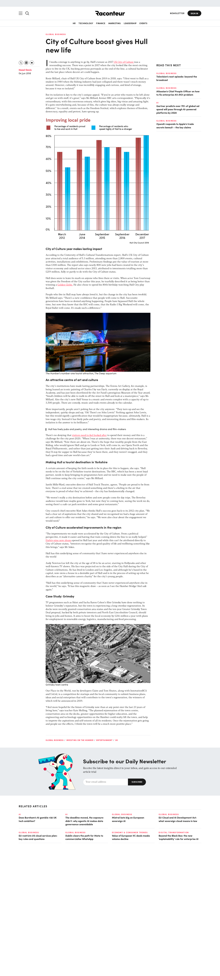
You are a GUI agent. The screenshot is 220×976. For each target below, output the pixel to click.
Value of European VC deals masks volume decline (131, 837)
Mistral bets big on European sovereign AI (128, 819)
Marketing (114, 23)
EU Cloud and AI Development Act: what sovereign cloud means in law (178, 819)
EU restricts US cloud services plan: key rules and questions (38, 837)
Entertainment (104, 740)
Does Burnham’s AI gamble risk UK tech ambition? (38, 819)
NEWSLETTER (177, 13)
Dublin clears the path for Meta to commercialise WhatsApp (84, 837)
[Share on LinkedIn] (26, 63)
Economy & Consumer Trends (130, 832)
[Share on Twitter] (21, 63)
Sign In (194, 13)
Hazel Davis (25, 69)
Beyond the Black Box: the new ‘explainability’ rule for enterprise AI (178, 837)
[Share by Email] (32, 63)
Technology (86, 23)
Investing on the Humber (80, 740)
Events (143, 23)
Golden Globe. (65, 285)
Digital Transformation (174, 832)
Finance (100, 23)
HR (74, 23)
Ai (157, 102)
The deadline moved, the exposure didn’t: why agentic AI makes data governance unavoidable (84, 821)
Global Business (56, 34)
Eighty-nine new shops (59, 540)
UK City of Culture (124, 62)
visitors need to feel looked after (89, 435)
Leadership (130, 23)
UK (116, 740)
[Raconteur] (110, 13)
